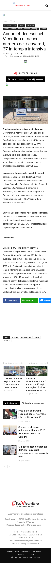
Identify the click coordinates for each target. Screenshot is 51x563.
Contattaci (31, 554)
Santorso (27, 29)
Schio (20, 29)
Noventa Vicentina (10, 29)
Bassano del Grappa (10, 26)
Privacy (37, 557)
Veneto (36, 337)
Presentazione (13, 551)
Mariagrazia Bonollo (14, 54)
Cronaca (21, 26)
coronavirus (26, 337)
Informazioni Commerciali (21, 557)
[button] (47, 6)
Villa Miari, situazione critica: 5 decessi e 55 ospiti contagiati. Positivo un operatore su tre (36, 384)
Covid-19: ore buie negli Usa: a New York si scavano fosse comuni (13, 383)
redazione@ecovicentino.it (30, 540)
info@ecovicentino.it (30, 543)
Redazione (37, 551)
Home (5, 21)
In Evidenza (30, 26)
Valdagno (35, 29)
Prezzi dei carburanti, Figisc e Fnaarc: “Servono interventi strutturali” (32, 414)
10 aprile (14, 337)
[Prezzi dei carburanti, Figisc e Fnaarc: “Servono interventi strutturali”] (10, 414)
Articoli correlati (12, 403)
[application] (25, 79)
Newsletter (26, 551)
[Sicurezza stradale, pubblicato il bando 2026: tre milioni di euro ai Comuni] (10, 430)
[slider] (40, 79)
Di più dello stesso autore (33, 403)
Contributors (19, 554)
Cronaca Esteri (9, 375)
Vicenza (13, 21)
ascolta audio (9, 79)
